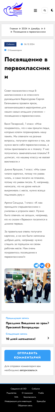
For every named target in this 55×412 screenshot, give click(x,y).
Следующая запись (16, 333)
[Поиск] (45, 10)
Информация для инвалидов (18, 401)
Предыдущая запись (17, 318)
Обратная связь (25, 405)
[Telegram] (36, 265)
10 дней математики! (20, 339)
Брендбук (41, 401)
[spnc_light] (52, 10)
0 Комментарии (15, 50)
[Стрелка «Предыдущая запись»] (48, 323)
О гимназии (27, 392)
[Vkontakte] (42, 265)
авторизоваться (28, 370)
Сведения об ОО (18, 388)
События (10, 44)
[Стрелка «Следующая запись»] (48, 338)
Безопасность (30, 397)
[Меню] (35, 10)
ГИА (16, 397)
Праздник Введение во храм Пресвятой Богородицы (26, 325)
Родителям (11, 392)
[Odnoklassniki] (47, 265)
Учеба (41, 392)
